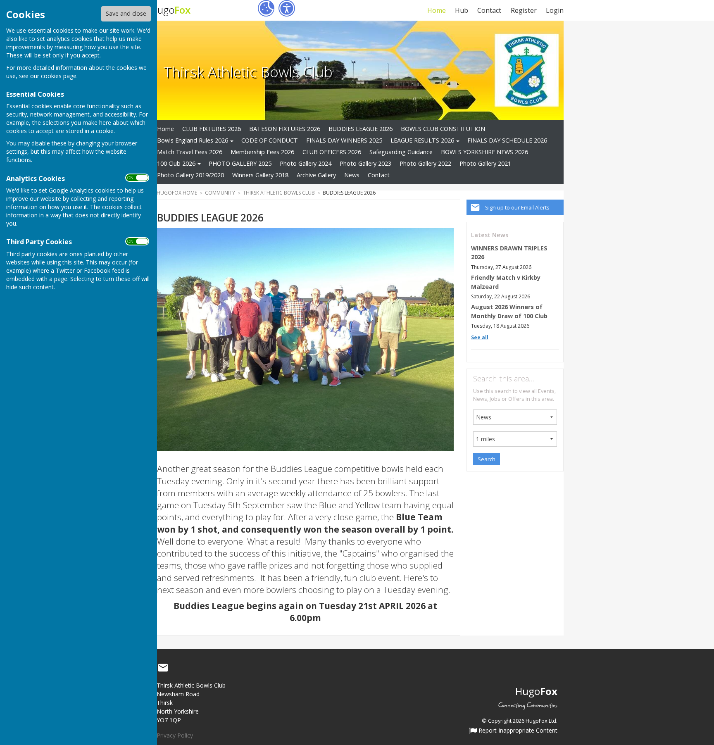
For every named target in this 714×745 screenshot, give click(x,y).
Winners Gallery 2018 (260, 175)
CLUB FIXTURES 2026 (211, 129)
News (351, 175)
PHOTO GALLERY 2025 (240, 163)
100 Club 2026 (176, 163)
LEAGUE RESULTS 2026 (422, 140)
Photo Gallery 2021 (485, 163)
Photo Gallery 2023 (365, 163)
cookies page (58, 76)
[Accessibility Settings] (286, 8)
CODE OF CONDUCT (269, 140)
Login (555, 10)
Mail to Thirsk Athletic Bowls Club (163, 668)
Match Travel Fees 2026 (189, 152)
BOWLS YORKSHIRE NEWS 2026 (484, 152)
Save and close (126, 13)
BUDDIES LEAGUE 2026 (360, 129)
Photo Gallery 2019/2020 (190, 175)
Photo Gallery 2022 (425, 163)
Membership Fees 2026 (262, 152)
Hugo (170, 10)
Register (523, 10)
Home (436, 10)
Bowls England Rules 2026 (192, 140)
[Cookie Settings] (266, 8)
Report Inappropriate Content (517, 731)
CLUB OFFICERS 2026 (331, 152)
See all (479, 337)
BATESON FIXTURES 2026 (284, 129)
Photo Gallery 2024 (305, 163)
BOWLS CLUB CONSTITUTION (443, 129)
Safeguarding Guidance (401, 152)
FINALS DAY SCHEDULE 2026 (507, 140)
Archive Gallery (316, 175)
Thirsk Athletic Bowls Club (248, 71)
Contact (489, 10)
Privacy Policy (175, 735)
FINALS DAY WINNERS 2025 (344, 140)
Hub (461, 10)
